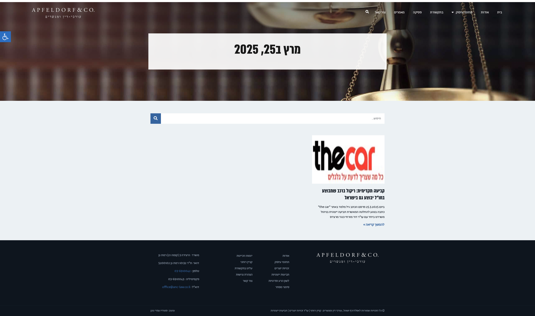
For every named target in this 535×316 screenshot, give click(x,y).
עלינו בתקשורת (243, 268)
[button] (5, 36)
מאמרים (399, 12)
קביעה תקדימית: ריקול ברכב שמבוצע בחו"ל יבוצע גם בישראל (353, 194)
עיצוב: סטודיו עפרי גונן (162, 311)
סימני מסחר (282, 287)
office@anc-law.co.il (176, 287)
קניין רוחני (246, 262)
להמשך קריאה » (374, 224)
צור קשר (380, 12)
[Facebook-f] (355, 274)
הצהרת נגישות (244, 275)
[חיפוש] (155, 118)
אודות (485, 12)
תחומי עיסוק (464, 12)
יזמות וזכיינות (244, 256)
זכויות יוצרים (281, 268)
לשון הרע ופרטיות (279, 281)
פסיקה (417, 12)
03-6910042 (182, 271)
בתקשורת (436, 12)
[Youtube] (340, 274)
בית (499, 12)
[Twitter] (347, 274)
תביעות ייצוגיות (280, 275)
